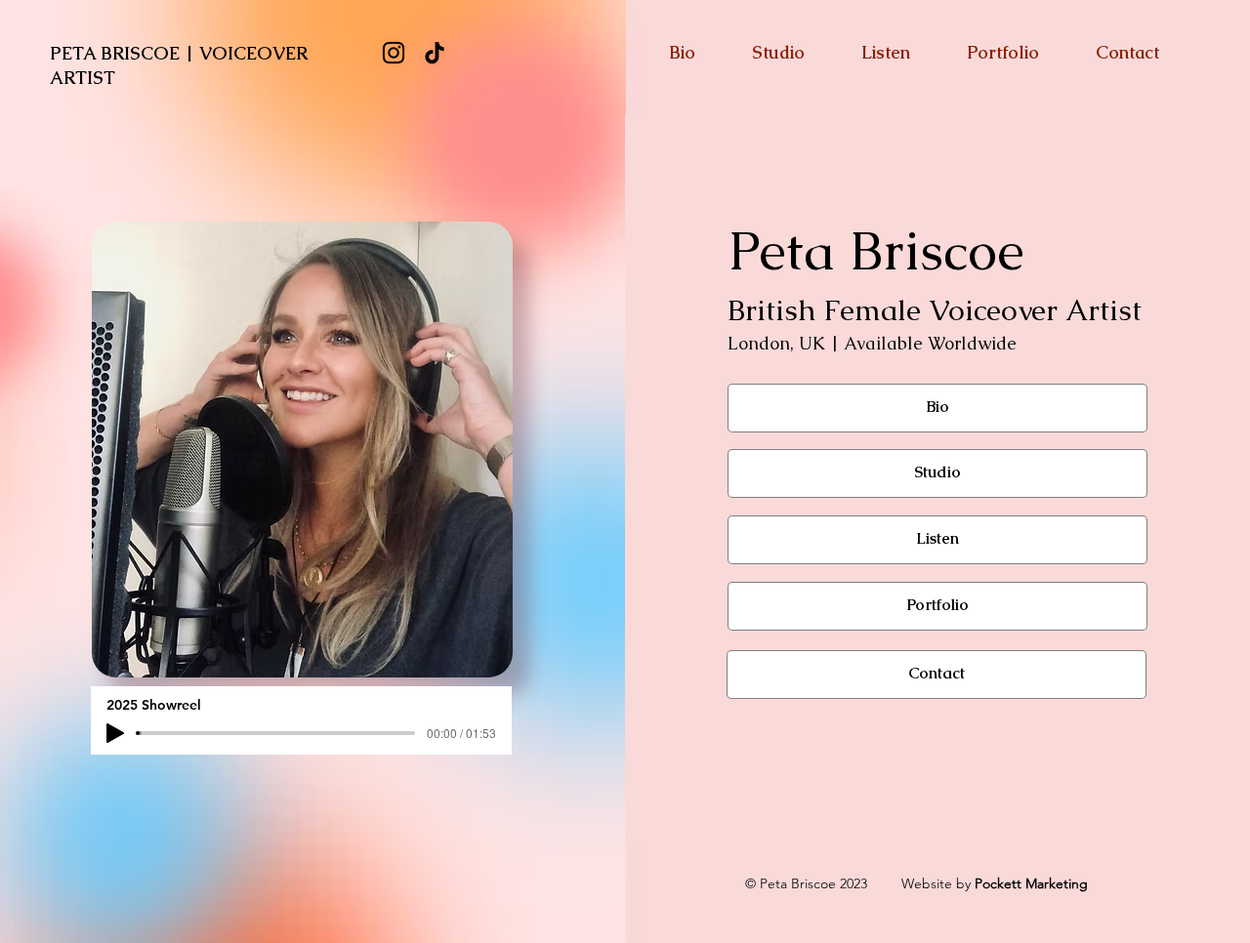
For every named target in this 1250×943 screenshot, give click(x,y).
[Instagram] (393, 52)
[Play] (115, 733)
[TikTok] (434, 52)
